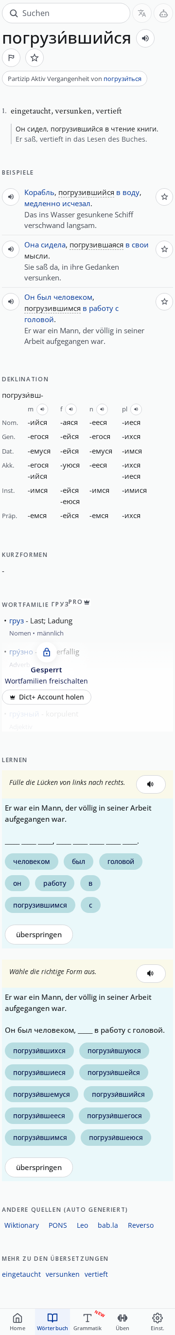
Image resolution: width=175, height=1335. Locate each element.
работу (101, 308)
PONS (58, 1225)
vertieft (96, 1274)
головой (39, 319)
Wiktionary (21, 1225)
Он (29, 297)
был (44, 297)
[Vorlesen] (145, 38)
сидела (53, 244)
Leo (82, 1225)
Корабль (39, 192)
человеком (72, 297)
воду (131, 192)
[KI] (163, 13)
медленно (42, 203)
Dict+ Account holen (51, 697)
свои (140, 244)
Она (31, 244)
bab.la (108, 1225)
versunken (63, 1274)
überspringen (39, 934)
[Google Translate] (142, 13)
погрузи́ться (122, 78)
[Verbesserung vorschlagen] (11, 58)
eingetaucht (21, 1274)
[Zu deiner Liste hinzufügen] (34, 58)
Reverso (141, 1225)
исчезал (76, 203)
